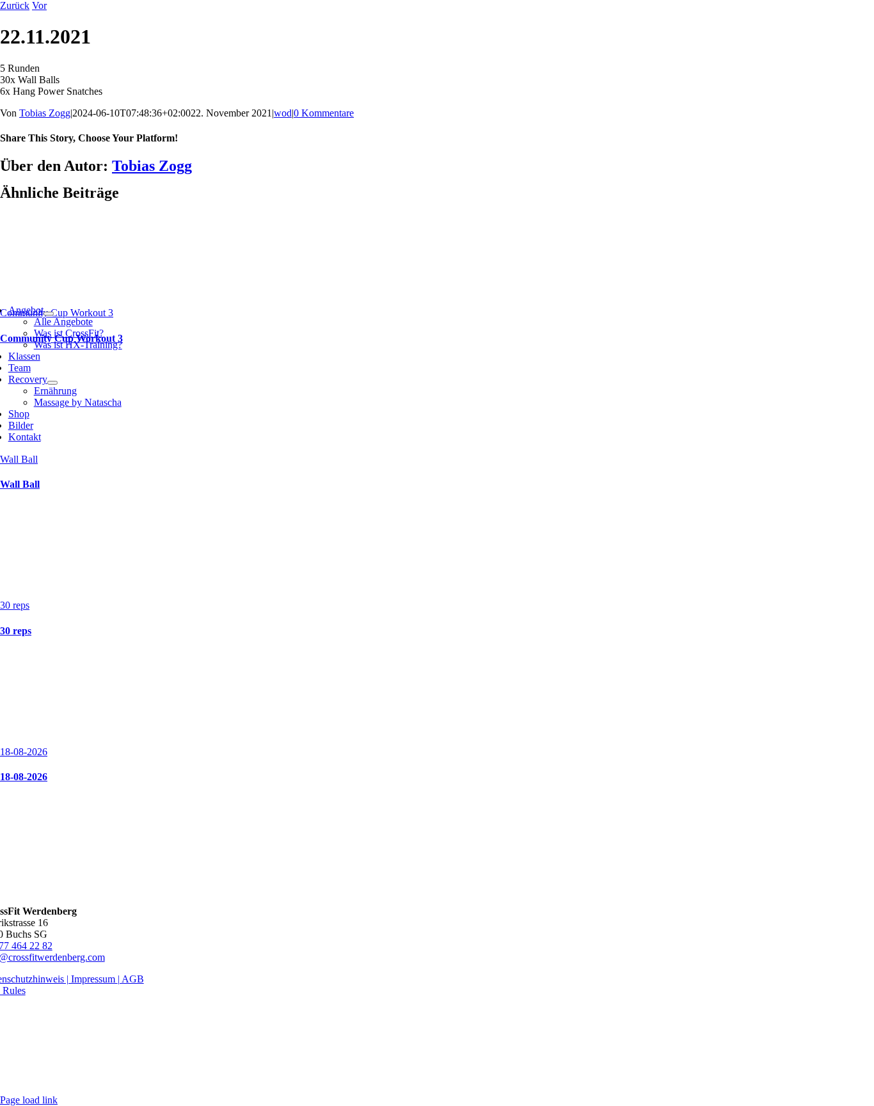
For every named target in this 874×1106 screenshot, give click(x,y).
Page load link (29, 1099)
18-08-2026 (23, 751)
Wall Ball (19, 459)
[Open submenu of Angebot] (49, 314)
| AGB (131, 979)
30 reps (14, 605)
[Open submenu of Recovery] (52, 383)
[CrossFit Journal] (437, 889)
